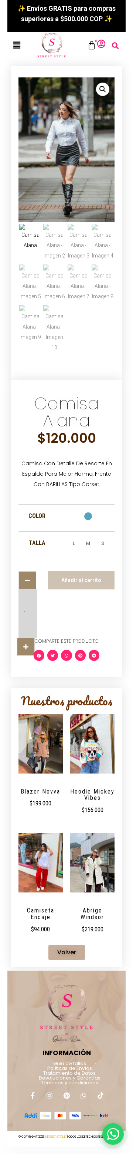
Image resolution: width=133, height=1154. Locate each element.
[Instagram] (49, 1095)
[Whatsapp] (83, 1095)
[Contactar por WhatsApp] (113, 1134)
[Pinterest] (66, 1095)
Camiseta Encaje (40, 914)
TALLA (37, 542)
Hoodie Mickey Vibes (92, 795)
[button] (16, 45)
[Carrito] (91, 45)
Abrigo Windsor (92, 914)
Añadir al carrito (81, 580)
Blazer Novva (40, 791)
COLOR (36, 515)
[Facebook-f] (32, 1095)
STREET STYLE (55, 1136)
